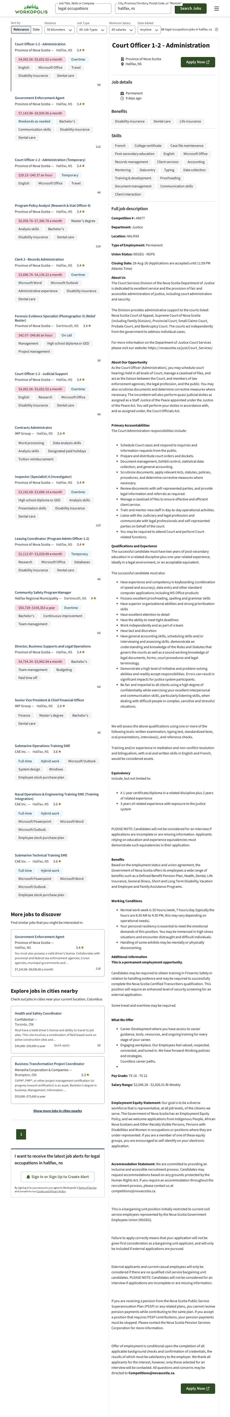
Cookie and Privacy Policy (51, 1191)
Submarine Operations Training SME (42, 746)
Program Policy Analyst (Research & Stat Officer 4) (53, 206)
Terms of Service (87, 1188)
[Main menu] (216, 8)
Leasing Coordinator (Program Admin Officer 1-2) (52, 539)
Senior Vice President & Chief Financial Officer (49, 700)
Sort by (15, 23)
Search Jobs (190, 8)
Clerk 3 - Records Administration (39, 259)
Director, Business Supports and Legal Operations (53, 646)
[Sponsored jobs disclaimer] (216, 29)
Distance (50, 23)
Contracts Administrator (33, 428)
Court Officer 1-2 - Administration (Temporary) (50, 160)
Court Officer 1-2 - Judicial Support (41, 374)
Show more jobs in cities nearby (57, 1111)
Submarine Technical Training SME (41, 855)
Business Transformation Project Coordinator (49, 1064)
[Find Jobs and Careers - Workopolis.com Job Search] (31, 9)
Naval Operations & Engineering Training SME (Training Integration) (57, 796)
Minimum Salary (120, 23)
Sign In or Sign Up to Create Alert (60, 1176)
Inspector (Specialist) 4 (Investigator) (43, 477)
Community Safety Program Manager (43, 592)
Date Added (145, 23)
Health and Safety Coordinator (38, 1013)
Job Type (83, 23)
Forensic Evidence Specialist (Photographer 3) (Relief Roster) (55, 318)
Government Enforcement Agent (39, 98)
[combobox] (83, 8)
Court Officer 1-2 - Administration (40, 44)
